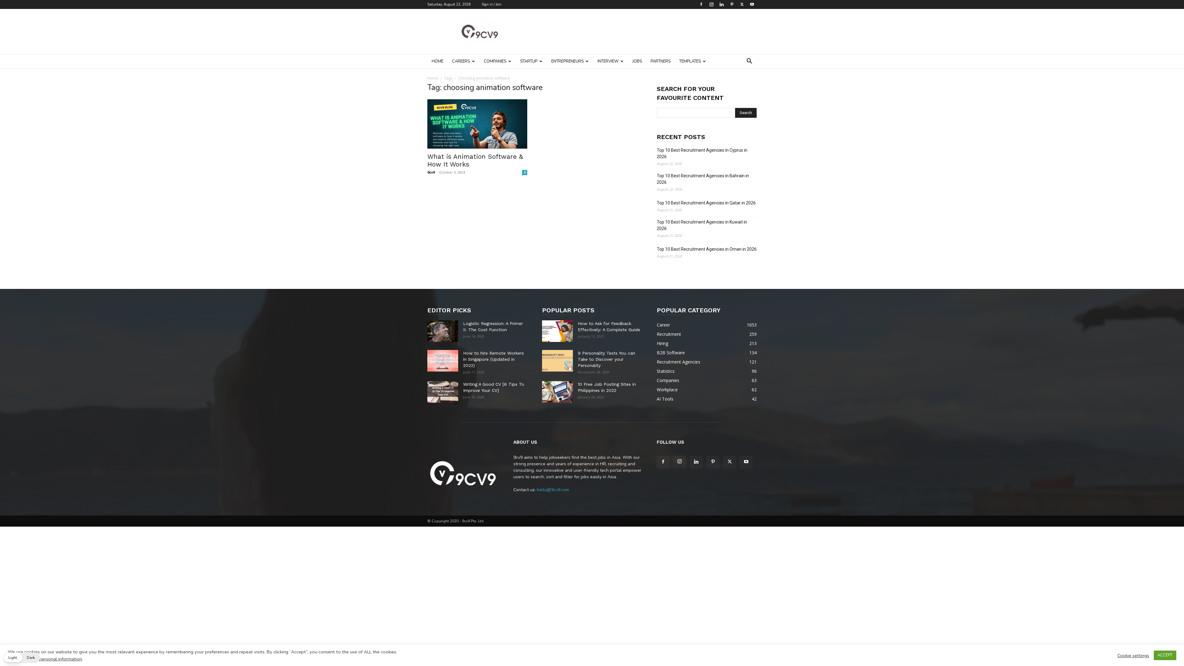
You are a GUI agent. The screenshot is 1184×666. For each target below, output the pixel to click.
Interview (608, 61)
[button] (749, 62)
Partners (661, 61)
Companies (495, 61)
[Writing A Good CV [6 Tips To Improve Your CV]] (442, 392)
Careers (461, 61)
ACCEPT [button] (1165, 655)
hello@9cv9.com (553, 490)
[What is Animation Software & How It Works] (477, 124)
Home (437, 61)
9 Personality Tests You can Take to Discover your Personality (606, 359)
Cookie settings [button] (1133, 655)
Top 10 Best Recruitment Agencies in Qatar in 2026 (706, 202)
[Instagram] (711, 4)
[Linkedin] (721, 4)
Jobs (637, 61)
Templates (690, 61)
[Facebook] (701, 4)
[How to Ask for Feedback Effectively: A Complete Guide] (557, 331)
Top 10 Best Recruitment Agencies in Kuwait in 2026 (702, 225)
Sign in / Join (491, 4)
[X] (741, 4)
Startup (528, 61)
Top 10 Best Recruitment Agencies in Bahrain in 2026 (703, 179)
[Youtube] (752, 4)
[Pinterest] (731, 4)
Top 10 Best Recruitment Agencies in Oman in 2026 (707, 249)
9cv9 (431, 172)
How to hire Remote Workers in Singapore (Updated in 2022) (493, 359)
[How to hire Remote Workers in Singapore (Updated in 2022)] (442, 361)
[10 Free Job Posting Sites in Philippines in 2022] (557, 392)
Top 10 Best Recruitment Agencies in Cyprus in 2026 (702, 153)
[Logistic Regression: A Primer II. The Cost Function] (442, 331)
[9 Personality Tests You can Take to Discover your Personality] (557, 361)
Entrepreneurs (567, 61)
